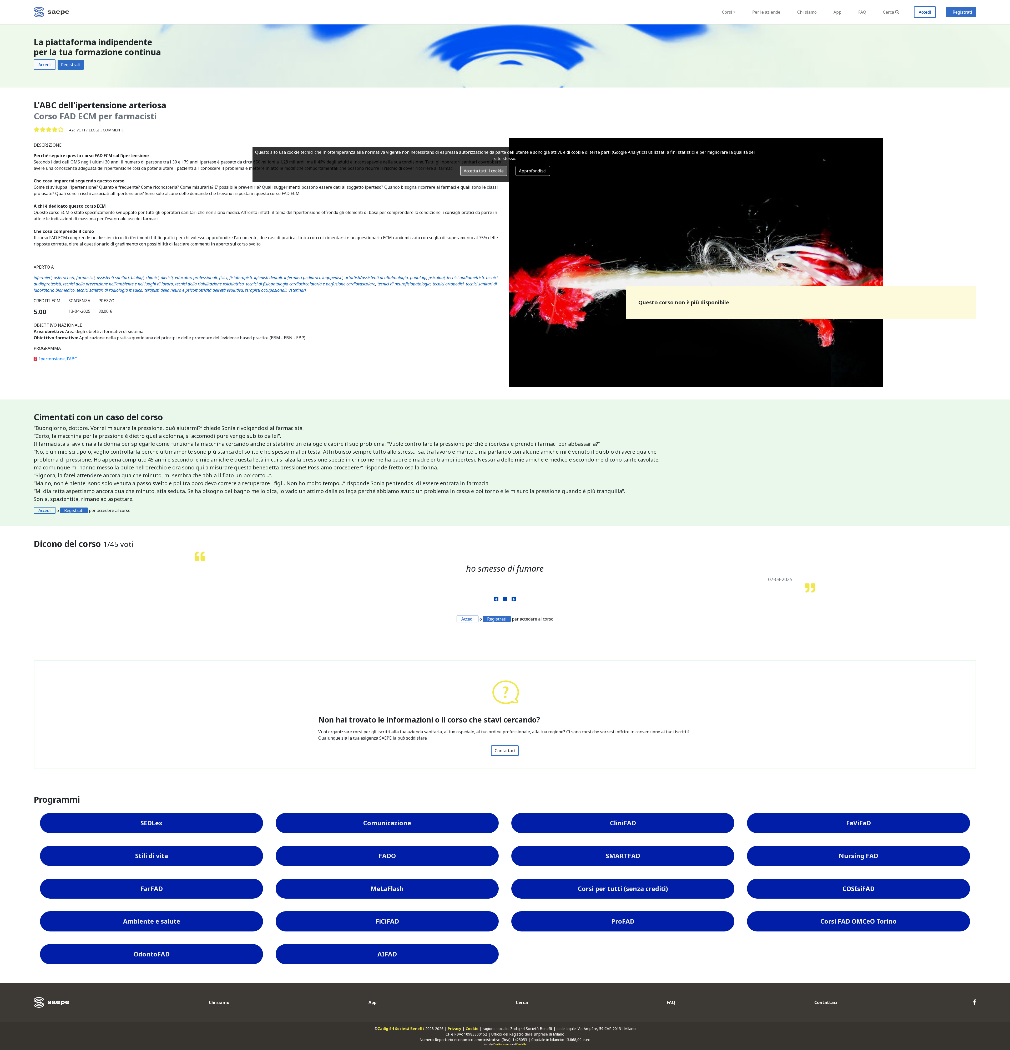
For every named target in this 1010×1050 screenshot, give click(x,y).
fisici (223, 277)
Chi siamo (807, 12)
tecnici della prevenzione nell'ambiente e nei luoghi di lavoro (118, 284)
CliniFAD (623, 822)
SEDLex (151, 822)
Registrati (962, 12)
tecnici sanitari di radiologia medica (109, 290)
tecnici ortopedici (448, 284)
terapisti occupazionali (265, 290)
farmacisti (85, 277)
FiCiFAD (387, 921)
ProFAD (622, 921)
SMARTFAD (623, 855)
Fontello (521, 1044)
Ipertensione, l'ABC (58, 359)
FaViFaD (858, 822)
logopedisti (332, 277)
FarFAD (151, 888)
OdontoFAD (152, 954)
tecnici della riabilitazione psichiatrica (209, 284)
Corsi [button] (727, 12)
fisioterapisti (240, 277)
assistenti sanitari (113, 277)
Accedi (925, 12)
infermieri (43, 277)
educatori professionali (196, 277)
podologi (418, 277)
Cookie (472, 1028)
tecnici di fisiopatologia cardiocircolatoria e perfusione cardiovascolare (310, 284)
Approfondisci (533, 171)
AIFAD (387, 954)
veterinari (297, 290)
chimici (152, 277)
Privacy (454, 1028)
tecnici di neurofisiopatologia (404, 284)
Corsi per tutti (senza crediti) (623, 888)
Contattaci (505, 751)
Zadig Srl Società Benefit (401, 1028)
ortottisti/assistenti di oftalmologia (376, 277)
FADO (387, 855)
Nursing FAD (858, 855)
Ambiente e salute (151, 921)
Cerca (888, 12)
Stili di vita (151, 855)
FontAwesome (502, 1044)
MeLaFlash (387, 888)
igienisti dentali (268, 277)
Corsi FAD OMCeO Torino (858, 921)
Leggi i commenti (106, 129)
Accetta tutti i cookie (484, 171)
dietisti (167, 277)
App (837, 12)
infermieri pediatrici (302, 277)
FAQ (862, 12)
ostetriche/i (64, 277)
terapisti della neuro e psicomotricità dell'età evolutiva (193, 290)
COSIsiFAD (858, 888)
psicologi (436, 277)
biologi (137, 277)
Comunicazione (387, 822)
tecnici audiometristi (465, 277)
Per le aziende (766, 12)
